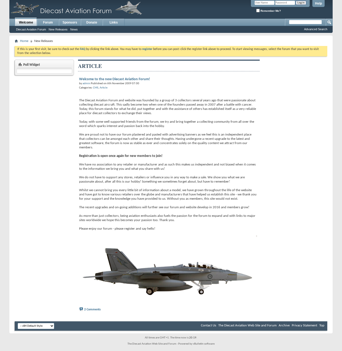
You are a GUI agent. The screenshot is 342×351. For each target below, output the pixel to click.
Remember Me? (270, 10)
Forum (48, 22)
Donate (91, 22)
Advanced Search (315, 29)
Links (114, 22)
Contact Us (208, 325)
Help (318, 3)
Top (321, 325)
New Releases (58, 29)
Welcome (26, 22)
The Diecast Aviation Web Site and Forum (247, 325)
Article (103, 87)
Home (24, 41)
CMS (95, 87)
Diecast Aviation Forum (31, 29)
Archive (284, 325)
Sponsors (70, 22)
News (74, 29)
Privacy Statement (304, 325)
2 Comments (92, 309)
